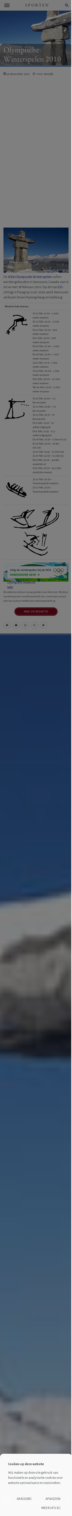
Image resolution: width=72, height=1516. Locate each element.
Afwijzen (53, 1499)
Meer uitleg (50, 1508)
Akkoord (24, 1499)
